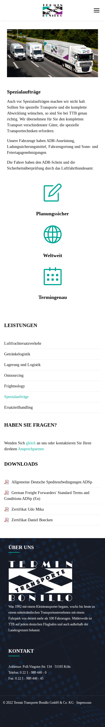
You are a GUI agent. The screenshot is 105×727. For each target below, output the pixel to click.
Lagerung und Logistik (22, 365)
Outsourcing (14, 375)
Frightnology (14, 386)
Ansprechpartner (31, 449)
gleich (31, 443)
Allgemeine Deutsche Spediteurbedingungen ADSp (51, 482)
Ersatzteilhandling (18, 407)
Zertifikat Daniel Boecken (32, 520)
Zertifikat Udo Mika (27, 509)
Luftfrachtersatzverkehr (22, 343)
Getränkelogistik (17, 354)
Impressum (83, 703)
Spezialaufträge (16, 397)
